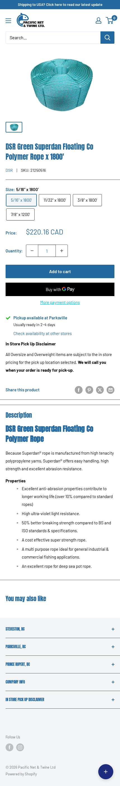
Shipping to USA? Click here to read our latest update (60, 4)
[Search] (107, 37)
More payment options (60, 302)
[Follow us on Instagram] (20, 747)
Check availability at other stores (42, 333)
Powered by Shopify (21, 774)
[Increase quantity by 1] (62, 251)
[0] (109, 20)
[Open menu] (8, 20)
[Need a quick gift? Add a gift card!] (105, 771)
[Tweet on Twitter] (100, 389)
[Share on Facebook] (79, 389)
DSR (9, 170)
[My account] (98, 20)
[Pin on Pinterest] (89, 389)
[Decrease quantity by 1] (32, 251)
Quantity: (14, 250)
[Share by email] (110, 389)
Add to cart (60, 271)
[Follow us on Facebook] (9, 747)
